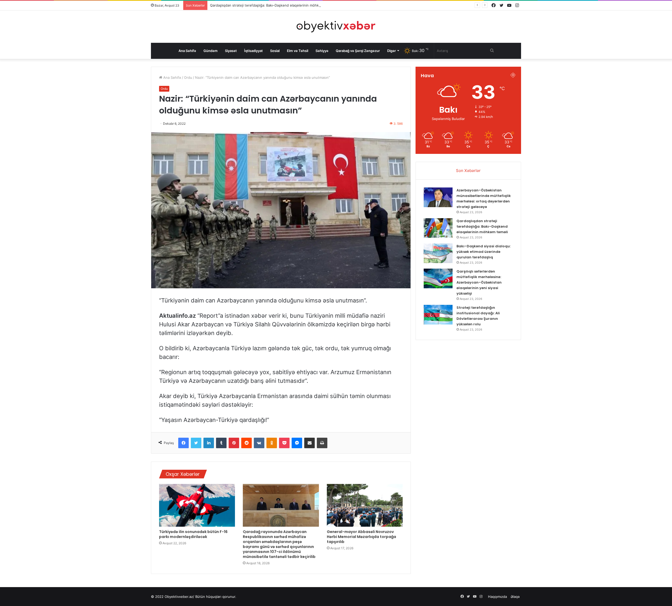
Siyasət (231, 51)
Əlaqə (515, 596)
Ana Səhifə (187, 51)
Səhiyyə (322, 51)
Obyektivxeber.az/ (179, 596)
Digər (391, 51)
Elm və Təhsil (297, 51)
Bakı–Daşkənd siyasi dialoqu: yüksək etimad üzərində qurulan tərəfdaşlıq (483, 252)
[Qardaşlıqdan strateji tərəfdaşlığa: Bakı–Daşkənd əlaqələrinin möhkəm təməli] (438, 228)
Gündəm (210, 51)
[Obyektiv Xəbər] (336, 26)
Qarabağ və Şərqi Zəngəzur (358, 51)
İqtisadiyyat (253, 51)
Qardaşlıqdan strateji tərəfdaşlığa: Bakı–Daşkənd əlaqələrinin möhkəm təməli (272, 5)
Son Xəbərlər (468, 170)
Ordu (188, 77)
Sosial (275, 51)
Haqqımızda (497, 596)
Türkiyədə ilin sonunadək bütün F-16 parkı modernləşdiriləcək (193, 534)
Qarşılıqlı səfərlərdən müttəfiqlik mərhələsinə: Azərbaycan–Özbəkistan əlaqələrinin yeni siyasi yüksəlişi (479, 282)
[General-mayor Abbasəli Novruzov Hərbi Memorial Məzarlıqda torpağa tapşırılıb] (365, 505)
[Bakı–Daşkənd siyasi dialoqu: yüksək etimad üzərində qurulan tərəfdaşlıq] (438, 253)
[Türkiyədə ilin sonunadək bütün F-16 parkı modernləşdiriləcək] (197, 505)
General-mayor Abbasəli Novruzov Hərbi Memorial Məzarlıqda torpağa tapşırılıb (361, 536)
